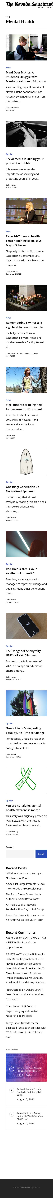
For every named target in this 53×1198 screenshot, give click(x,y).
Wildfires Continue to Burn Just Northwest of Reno (24, 876)
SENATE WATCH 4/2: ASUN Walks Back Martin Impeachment (26, 942)
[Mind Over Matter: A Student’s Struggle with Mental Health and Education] (26, 47)
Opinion (9, 154)
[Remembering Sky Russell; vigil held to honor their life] (26, 298)
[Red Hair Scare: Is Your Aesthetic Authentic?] (26, 544)
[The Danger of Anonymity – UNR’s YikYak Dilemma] (26, 626)
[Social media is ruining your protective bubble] (26, 134)
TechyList (11, 1023)
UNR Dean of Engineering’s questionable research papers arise (22, 1011)
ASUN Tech (10, 435)
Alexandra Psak (12, 107)
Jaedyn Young (12, 271)
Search (10, 847)
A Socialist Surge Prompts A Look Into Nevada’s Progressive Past (25, 886)
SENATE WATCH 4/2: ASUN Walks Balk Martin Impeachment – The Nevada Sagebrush (25, 959)
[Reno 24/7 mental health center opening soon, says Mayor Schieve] (26, 211)
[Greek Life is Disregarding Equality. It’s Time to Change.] (26, 703)
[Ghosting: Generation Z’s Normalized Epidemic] (26, 462)
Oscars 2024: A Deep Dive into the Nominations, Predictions (25, 994)
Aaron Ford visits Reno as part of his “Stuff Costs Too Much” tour (25, 917)
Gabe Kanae (11, 185)
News (8, 67)
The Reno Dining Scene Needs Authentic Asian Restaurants (23, 896)
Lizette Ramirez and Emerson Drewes (22, 353)
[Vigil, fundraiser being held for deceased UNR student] (26, 380)
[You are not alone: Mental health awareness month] (26, 781)
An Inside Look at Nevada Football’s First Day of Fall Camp (25, 907)
